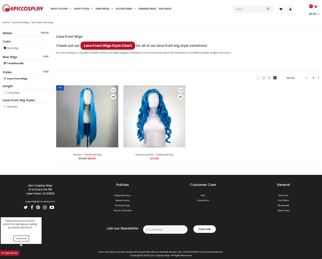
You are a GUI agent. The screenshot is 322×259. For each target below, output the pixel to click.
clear (45, 56)
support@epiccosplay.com (40, 201)
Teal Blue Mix (15, 63)
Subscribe (204, 229)
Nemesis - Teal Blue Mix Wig (87, 154)
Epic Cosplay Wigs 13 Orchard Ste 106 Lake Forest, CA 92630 (40, 189)
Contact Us (203, 200)
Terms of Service (122, 210)
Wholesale (283, 205)
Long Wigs (13, 92)
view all (44, 32)
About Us (283, 195)
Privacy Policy (122, 205)
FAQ (203, 195)
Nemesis (12, 106)
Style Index (283, 210)
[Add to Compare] (113, 97)
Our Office (283, 200)
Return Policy (122, 200)
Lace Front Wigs (17, 78)
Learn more (21, 238)
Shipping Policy (122, 195)
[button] (25, 253)
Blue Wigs (13, 48)
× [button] (40, 215)
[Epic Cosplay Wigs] (23, 11)
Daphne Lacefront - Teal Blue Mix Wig (154, 154)
